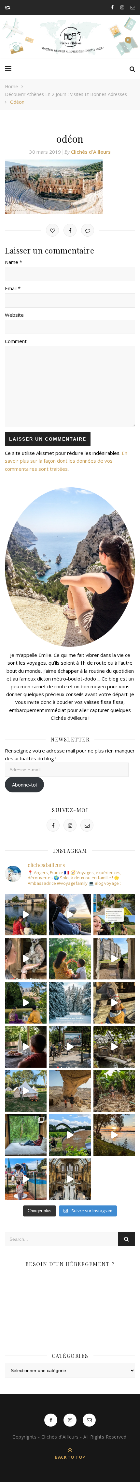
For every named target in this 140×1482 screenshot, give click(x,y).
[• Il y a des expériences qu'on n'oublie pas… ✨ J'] (70, 914)
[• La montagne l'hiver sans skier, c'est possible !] (70, 1003)
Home (11, 86)
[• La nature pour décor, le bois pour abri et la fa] (114, 1003)
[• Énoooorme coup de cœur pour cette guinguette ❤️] (114, 1135)
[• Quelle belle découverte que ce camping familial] (26, 1179)
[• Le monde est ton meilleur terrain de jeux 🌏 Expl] (70, 1091)
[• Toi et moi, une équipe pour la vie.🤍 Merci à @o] (70, 958)
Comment (16, 341)
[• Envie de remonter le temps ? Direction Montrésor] (26, 1003)
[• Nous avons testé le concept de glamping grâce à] (26, 1091)
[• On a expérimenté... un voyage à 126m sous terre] (70, 1047)
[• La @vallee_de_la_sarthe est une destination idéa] (26, 914)
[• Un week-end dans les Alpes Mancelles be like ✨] (114, 914)
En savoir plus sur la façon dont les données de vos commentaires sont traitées (66, 461)
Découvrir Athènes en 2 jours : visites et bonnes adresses (66, 94)
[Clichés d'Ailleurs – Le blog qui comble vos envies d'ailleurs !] (70, 37)
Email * (13, 288)
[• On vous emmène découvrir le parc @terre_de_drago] (114, 1047)
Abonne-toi (24, 784)
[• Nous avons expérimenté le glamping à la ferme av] (26, 1047)
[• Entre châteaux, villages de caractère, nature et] (114, 958)
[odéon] (70, 187)
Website (14, 315)
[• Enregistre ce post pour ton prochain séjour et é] (70, 1179)
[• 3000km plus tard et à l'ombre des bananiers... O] (114, 1091)
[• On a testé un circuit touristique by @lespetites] (70, 1135)
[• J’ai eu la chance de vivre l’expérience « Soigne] (26, 958)
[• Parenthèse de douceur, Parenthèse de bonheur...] (26, 1135)
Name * (13, 262)
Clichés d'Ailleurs (91, 151)
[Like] (52, 230)
